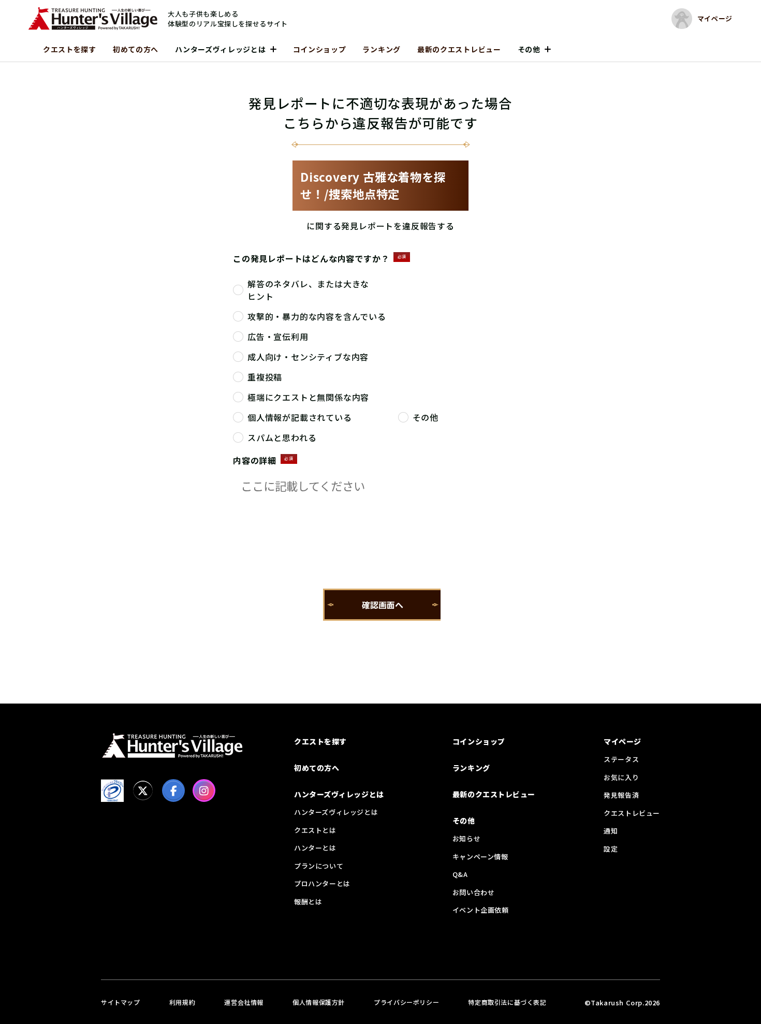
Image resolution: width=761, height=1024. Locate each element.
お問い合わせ (473, 892)
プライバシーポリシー (406, 1002)
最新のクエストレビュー (459, 49)
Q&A (460, 874)
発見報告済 (621, 795)
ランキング (381, 49)
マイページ (622, 741)
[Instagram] (204, 790)
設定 (611, 849)
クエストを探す (69, 49)
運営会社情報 (244, 1002)
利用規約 (182, 1002)
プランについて (318, 866)
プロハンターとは (322, 883)
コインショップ (319, 49)
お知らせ (466, 838)
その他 (529, 49)
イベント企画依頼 (480, 910)
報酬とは (308, 901)
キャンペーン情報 (480, 856)
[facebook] (173, 790)
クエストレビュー (632, 813)
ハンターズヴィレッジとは (220, 49)
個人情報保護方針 (318, 1002)
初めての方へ (135, 49)
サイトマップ (120, 1002)
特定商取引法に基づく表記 (507, 1002)
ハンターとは (315, 848)
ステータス (621, 759)
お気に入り (621, 777)
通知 (611, 831)
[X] (142, 790)
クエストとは (315, 830)
